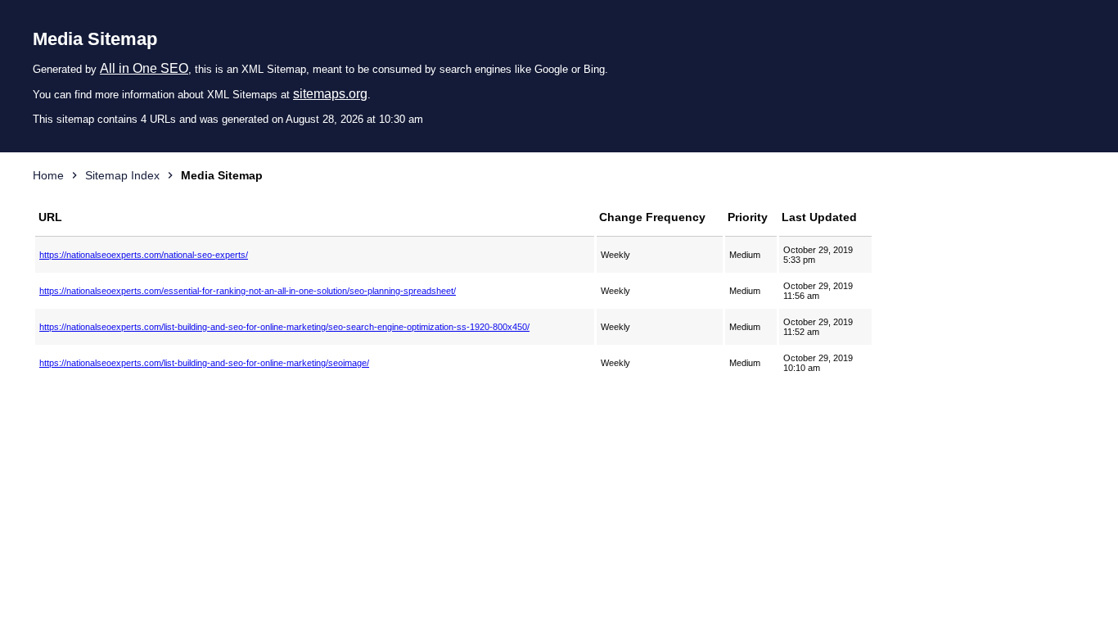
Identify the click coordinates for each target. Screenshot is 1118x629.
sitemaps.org (330, 94)
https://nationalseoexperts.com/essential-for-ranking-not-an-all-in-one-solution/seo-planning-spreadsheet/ (247, 291)
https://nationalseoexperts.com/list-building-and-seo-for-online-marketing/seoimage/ (204, 363)
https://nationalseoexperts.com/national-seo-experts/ (143, 255)
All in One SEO (144, 68)
